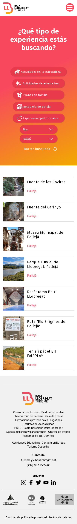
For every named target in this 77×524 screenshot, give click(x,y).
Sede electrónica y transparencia (26, 431)
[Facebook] (31, 482)
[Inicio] (16, 8)
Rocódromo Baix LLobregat (41, 294)
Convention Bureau (53, 442)
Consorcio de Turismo (26, 412)
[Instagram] (23, 482)
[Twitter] (38, 482)
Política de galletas (60, 517)
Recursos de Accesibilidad (38, 423)
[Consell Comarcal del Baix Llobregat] (11, 499)
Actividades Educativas (26, 442)
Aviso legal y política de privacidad (26, 517)
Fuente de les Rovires (46, 182)
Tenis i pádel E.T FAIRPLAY (41, 353)
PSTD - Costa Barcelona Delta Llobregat (38, 427)
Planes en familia (35, 95)
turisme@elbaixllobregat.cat (38, 460)
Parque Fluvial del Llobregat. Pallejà (43, 264)
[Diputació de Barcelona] (37, 499)
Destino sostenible (52, 412)
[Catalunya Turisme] (64, 499)
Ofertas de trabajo (59, 431)
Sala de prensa (54, 416)
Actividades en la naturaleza (41, 71)
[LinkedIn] (53, 482)
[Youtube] (46, 482)
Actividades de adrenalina (41, 83)
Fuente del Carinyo (44, 207)
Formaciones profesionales (31, 420)
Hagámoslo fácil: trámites (38, 435)
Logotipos (56, 420)
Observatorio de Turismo (28, 416)
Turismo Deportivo (38, 446)
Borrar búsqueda (37, 149)
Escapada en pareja (37, 106)
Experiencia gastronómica (41, 118)
